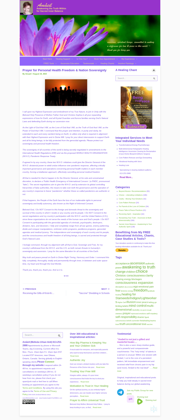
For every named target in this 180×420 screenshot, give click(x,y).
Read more (74, 356)
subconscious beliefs (123, 321)
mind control (137, 305)
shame (140, 317)
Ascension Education (70, 63)
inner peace (142, 302)
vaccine (150, 324)
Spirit (146, 317)
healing (118, 295)
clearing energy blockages (128, 279)
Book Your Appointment (104, 59)
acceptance (122, 263)
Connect (49, 362)
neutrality (136, 310)
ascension (137, 263)
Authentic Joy (77, 360)
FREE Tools (49, 63)
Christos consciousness (130, 275)
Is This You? (82, 59)
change (120, 271)
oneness (118, 314)
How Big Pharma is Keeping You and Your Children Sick (88, 344)
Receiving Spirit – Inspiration (130, 214)
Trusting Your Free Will (82, 371)
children (130, 271)
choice (142, 271)
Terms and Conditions (32, 388)
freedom (141, 290)
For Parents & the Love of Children (132, 206)
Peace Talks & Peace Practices (130, 210)
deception (119, 287)
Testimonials (88, 63)
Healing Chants (107, 63)
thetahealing (145, 321)
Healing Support (63, 59)
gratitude (151, 291)
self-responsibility (126, 316)
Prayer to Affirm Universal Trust (87, 400)
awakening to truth (138, 267)
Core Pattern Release (127, 203)
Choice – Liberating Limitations (131, 195)
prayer (126, 313)
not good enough (145, 310)
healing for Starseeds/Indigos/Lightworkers (136, 298)
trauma (153, 321)
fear (117, 290)
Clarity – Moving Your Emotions (131, 199)
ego (135, 286)
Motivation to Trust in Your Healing (89, 386)
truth (123, 324)
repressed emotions (138, 314)
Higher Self (121, 302)
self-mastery (152, 313)
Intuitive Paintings (126, 63)
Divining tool (142, 397)
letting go (152, 302)
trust (117, 324)
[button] (71, 59)
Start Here (47, 59)
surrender (135, 321)
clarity (149, 275)
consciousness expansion (134, 283)
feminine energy (127, 291)
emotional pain (146, 286)
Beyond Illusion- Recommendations (132, 191)
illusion (131, 302)
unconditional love (136, 324)
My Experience (128, 59)
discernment (129, 287)
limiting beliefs (121, 306)
